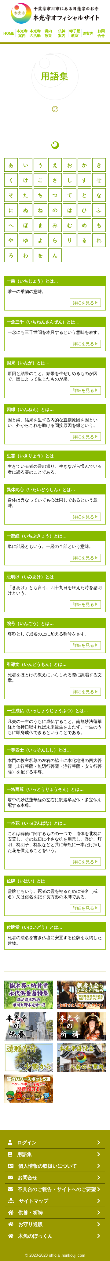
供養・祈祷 (28, 1212)
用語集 (22, 1154)
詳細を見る (83, 302)
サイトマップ (31, 1201)
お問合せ (25, 1177)
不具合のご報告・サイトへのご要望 (54, 1189)
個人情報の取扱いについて (45, 1166)
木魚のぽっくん (33, 1236)
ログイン (24, 1142)
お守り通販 (28, 1224)
